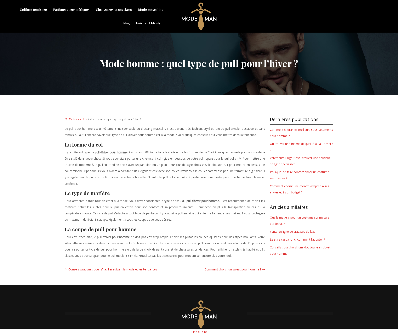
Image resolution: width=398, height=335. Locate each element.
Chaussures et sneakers (114, 9)
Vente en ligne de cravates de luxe (292, 232)
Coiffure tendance (33, 9)
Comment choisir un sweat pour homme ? (233, 269)
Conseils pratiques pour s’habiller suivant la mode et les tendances (112, 269)
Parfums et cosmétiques (71, 9)
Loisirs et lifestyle (149, 23)
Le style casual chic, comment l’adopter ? (297, 239)
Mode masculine (150, 9)
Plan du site (199, 332)
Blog (126, 23)
